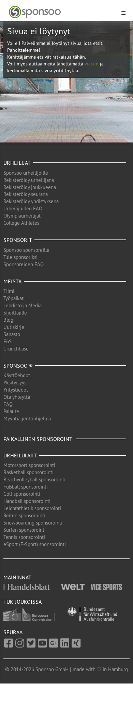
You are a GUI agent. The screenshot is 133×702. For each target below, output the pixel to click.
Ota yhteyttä (16, 397)
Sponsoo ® (18, 365)
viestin (92, 64)
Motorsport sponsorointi (29, 465)
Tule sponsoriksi (20, 257)
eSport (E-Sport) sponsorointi (34, 544)
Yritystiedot (15, 389)
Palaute (11, 411)
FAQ (8, 404)
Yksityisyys (14, 382)
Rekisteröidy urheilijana (28, 180)
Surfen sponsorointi (24, 530)
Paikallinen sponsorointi (38, 438)
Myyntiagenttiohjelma (27, 418)
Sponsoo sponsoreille (26, 250)
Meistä (12, 281)
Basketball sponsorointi (28, 472)
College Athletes (21, 223)
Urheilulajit (20, 455)
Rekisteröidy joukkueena (29, 187)
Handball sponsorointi (26, 501)
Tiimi (8, 291)
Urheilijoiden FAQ (22, 208)
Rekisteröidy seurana (25, 194)
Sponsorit (17, 239)
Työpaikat (13, 298)
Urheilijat (17, 162)
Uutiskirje (13, 327)
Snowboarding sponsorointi (32, 522)
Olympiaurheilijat (22, 215)
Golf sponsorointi (21, 494)
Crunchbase (16, 348)
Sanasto (11, 334)
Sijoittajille (15, 312)
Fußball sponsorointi (25, 486)
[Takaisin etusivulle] (62, 12)
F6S (7, 341)
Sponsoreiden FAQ (23, 264)
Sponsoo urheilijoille (25, 173)
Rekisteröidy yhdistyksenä (31, 201)
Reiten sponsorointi (24, 515)
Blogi (9, 320)
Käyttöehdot (16, 375)
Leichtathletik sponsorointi (32, 508)
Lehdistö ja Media (22, 305)
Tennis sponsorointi (24, 537)
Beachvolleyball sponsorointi (34, 479)
